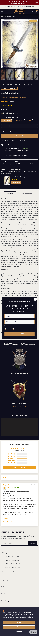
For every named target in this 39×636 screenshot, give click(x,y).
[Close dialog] (35, 299)
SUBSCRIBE (19, 334)
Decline (19, 627)
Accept (19, 622)
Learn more (30, 617)
